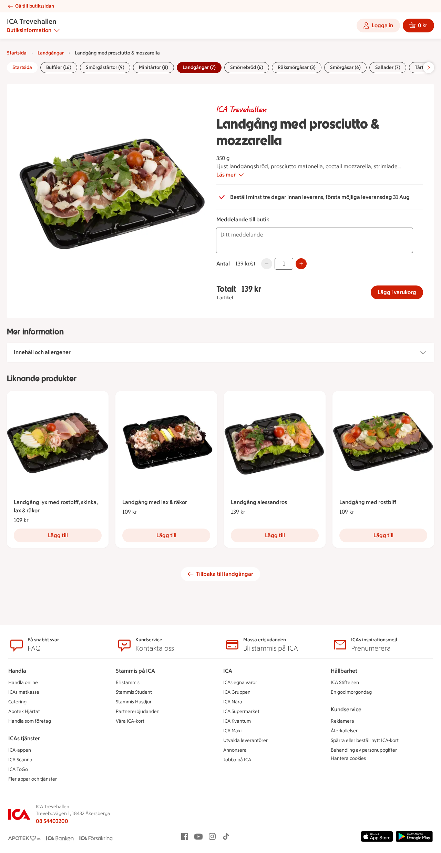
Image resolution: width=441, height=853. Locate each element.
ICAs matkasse (23, 692)
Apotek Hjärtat (24, 711)
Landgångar (51, 53)
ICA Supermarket (241, 711)
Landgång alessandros (259, 502)
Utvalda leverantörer (245, 740)
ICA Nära (232, 702)
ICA (227, 671)
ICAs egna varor (240, 682)
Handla (17, 671)
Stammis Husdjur (134, 702)
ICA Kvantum (237, 721)
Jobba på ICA (237, 760)
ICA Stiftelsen (345, 682)
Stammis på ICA (135, 671)
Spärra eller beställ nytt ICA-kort (365, 740)
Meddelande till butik (242, 219)
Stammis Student (134, 692)
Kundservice (346, 709)
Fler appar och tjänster (32, 779)
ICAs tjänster (24, 738)
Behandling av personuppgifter (364, 750)
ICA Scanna (20, 760)
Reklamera (342, 721)
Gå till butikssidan (34, 6)
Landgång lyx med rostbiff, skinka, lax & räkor (56, 506)
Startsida (17, 53)
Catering (17, 702)
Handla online (23, 682)
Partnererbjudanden (138, 711)
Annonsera (235, 750)
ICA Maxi (232, 731)
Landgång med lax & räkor (154, 502)
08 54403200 (52, 821)
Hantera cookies (348, 758)
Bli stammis (128, 682)
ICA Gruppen (236, 692)
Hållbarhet (344, 671)
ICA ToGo (18, 769)
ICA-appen (19, 750)
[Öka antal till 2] (301, 263)
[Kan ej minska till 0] (266, 263)
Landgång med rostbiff (367, 502)
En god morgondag (351, 692)
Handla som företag (29, 721)
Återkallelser (344, 731)
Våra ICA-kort (130, 721)
